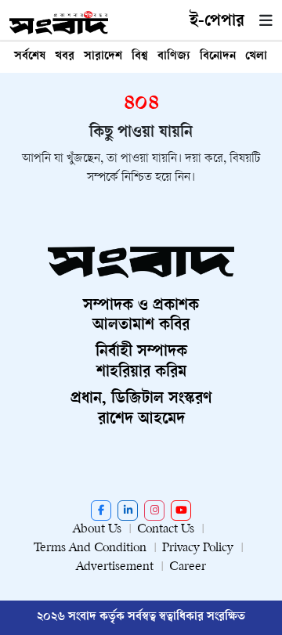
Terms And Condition (90, 548)
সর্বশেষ (29, 56)
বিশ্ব (140, 56)
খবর (64, 56)
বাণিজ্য (173, 56)
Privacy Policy (197, 548)
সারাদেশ (103, 56)
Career (187, 567)
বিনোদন (218, 56)
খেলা (256, 56)
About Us (97, 529)
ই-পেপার (217, 22)
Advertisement (115, 567)
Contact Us (165, 529)
